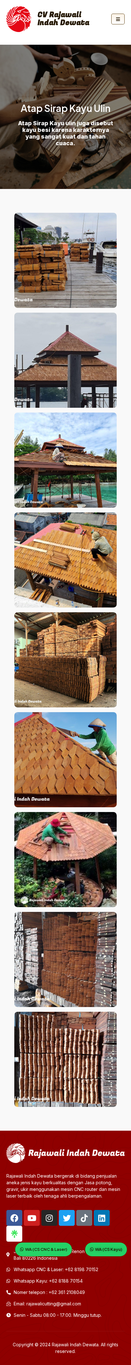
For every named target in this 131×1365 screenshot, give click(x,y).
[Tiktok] (84, 1218)
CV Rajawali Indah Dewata (63, 19)
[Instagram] (49, 1218)
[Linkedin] (102, 1218)
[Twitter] (67, 1218)
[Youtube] (32, 1218)
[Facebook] (14, 1218)
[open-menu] (118, 19)
